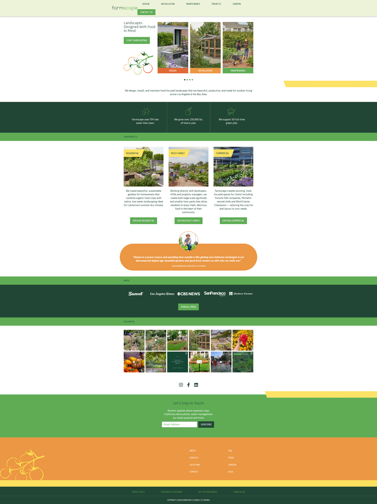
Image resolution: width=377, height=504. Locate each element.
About (192, 450)
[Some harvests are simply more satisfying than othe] (242, 340)
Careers (237, 4)
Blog (230, 471)
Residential (132, 153)
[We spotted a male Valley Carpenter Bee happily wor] (134, 340)
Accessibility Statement (171, 492)
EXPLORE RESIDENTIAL (143, 220)
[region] (188, 49)
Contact (193, 471)
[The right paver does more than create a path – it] (177, 362)
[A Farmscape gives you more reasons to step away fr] (155, 340)
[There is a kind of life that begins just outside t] (155, 362)
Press (231, 457)
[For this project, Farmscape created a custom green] (199, 340)
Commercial (222, 153)
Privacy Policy (138, 492)
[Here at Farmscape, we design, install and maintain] (199, 362)
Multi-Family (178, 153)
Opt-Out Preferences (208, 492)
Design (145, 4)
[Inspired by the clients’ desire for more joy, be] (177, 340)
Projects (216, 4)
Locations (194, 464)
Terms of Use (239, 492)
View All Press (188, 306)
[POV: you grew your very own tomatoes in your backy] (134, 362)
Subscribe (206, 424)
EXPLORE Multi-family (188, 220)
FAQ (230, 450)
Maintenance (193, 4)
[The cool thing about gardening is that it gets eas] (221, 362)
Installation (168, 4)
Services (193, 457)
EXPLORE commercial (233, 220)
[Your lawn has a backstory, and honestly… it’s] (242, 362)
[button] (173, 47)
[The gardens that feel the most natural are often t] (221, 340)
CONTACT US (146, 12)
